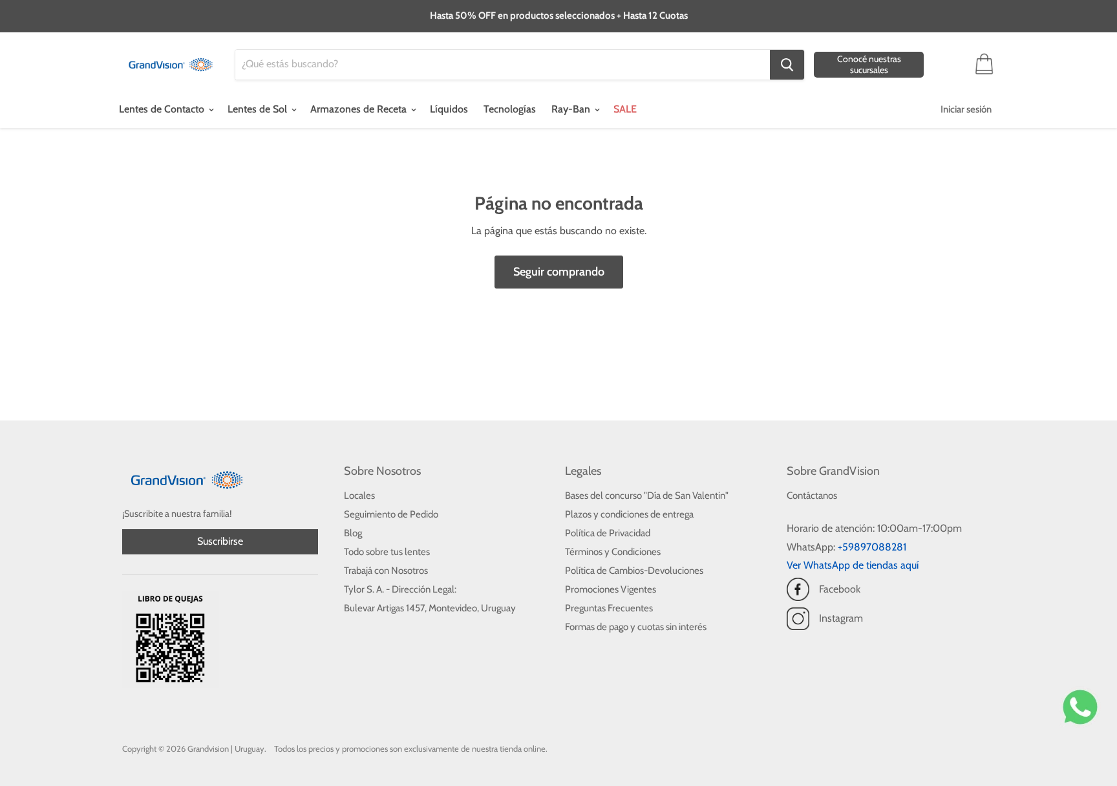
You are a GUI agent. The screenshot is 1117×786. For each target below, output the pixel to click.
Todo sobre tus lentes (387, 552)
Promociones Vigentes (610, 589)
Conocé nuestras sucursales (869, 64)
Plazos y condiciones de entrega (629, 514)
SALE (625, 109)
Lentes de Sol (259, 109)
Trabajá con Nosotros (386, 570)
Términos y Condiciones (613, 552)
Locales (359, 495)
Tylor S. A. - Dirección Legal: (400, 589)
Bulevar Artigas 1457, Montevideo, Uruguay (430, 608)
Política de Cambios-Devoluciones (634, 570)
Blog (353, 533)
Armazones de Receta (359, 109)
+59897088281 (872, 547)
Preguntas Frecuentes (609, 608)
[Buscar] (787, 65)
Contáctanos (812, 495)
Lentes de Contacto (163, 109)
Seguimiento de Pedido (391, 514)
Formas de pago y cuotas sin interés (636, 627)
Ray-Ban (572, 109)
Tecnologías (510, 109)
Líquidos (449, 109)
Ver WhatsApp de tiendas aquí (853, 565)
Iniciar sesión (966, 109)
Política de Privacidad (607, 533)
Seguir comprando (558, 272)
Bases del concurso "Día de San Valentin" (647, 495)
